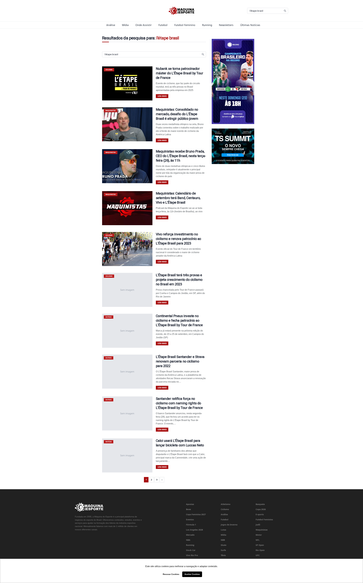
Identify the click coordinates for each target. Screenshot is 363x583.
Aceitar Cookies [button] (192, 574)
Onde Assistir (143, 25)
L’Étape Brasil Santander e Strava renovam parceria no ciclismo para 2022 (180, 361)
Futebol (162, 25)
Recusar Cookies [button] (171, 574)
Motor (259, 534)
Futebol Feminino (184, 25)
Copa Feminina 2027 (196, 514)
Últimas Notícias (250, 25)
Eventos (190, 519)
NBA (188, 540)
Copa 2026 (261, 509)
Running (207, 25)
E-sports (260, 514)
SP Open (260, 545)
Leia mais (162, 96)
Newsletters (226, 25)
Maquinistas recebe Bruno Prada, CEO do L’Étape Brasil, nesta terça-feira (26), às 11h (181, 155)
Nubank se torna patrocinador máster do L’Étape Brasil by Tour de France (179, 73)
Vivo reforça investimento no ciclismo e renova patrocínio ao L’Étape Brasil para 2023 (178, 238)
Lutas (223, 529)
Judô (258, 524)
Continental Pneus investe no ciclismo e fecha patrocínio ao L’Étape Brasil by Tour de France (179, 320)
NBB (223, 540)
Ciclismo (225, 509)
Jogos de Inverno (229, 524)
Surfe (223, 550)
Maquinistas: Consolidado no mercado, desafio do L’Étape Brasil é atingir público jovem (177, 114)
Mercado (190, 534)
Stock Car (190, 550)
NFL (257, 540)
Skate (223, 545)
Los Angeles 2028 (194, 529)
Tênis (223, 555)
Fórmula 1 (191, 524)
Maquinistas (262, 529)
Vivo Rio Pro (192, 555)
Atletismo (225, 504)
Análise (110, 25)
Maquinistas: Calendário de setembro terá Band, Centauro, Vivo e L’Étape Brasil (178, 197)
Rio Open (260, 550)
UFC (258, 555)
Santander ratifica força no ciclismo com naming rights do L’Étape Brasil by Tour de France (179, 403)
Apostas (190, 504)
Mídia (125, 25)
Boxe (188, 509)
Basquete (260, 504)
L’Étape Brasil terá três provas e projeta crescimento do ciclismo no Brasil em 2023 (179, 279)
